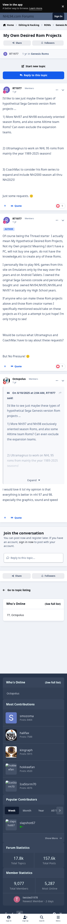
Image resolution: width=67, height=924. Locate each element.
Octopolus (19, 379)
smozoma (27, 716)
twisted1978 (30, 897)
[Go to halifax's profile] (11, 735)
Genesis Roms (40, 53)
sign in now (26, 542)
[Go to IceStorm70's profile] (11, 786)
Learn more (7, 6)
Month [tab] (27, 810)
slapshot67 (27, 823)
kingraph (26, 750)
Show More (51, 838)
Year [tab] (41, 810)
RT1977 (13, 53)
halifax (24, 733)
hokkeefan (27, 767)
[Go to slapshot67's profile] (11, 825)
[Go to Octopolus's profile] (6, 380)
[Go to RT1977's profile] (5, 54)
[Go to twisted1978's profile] (17, 899)
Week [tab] (11, 810)
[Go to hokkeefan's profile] (11, 769)
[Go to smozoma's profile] (11, 717)
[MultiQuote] (5, 206)
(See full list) (53, 604)
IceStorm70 (28, 784)
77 (8, 615)
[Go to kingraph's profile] (11, 752)
